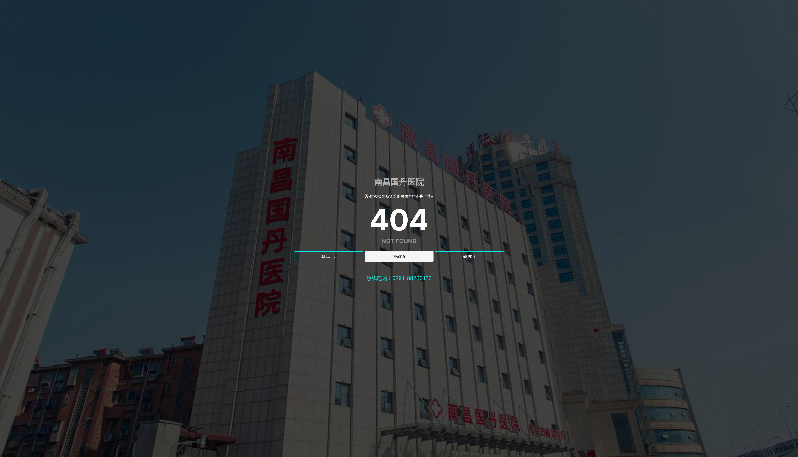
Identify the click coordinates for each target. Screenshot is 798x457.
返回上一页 (329, 256)
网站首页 (399, 256)
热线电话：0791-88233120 (399, 278)
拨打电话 (469, 256)
